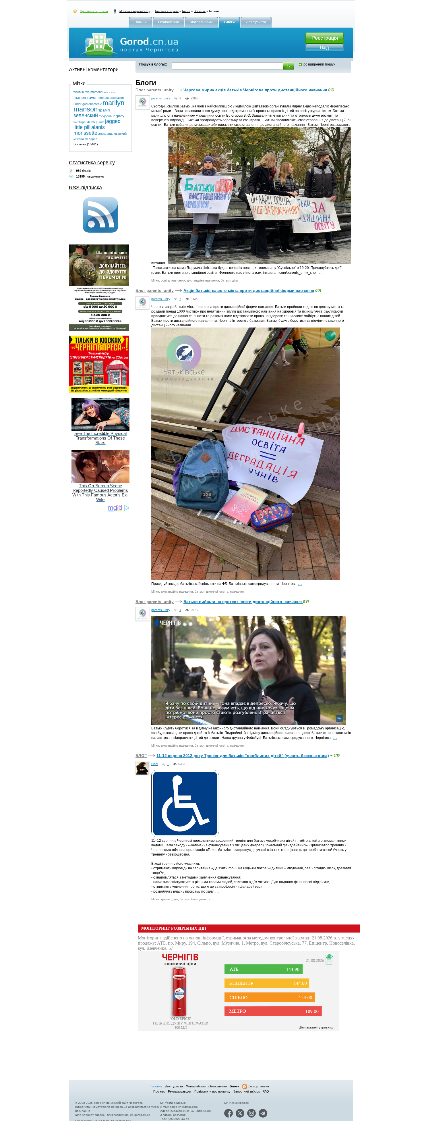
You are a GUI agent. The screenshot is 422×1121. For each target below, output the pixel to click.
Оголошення (217, 1086)
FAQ (266, 1091)
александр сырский (112, 133)
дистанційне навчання (203, 280)
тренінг (166, 899)
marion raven (85, 97)
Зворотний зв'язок (246, 1091)
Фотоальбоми (196, 1086)
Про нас (159, 1091)
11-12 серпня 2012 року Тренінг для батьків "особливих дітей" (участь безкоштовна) (242, 755)
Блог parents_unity (154, 90)
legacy (118, 115)
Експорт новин (258, 1086)
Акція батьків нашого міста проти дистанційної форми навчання (248, 290)
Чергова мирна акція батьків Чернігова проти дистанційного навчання (255, 90)
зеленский (85, 115)
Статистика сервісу (92, 162)
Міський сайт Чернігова (127, 1102)
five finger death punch (88, 122)
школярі (212, 591)
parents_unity (160, 98)
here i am (108, 92)
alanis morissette (89, 130)
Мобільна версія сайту (134, 11)
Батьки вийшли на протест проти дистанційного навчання (243, 601)
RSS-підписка (85, 187)
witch (77, 92)
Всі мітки (200, 11)
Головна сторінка (167, 11)
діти (235, 280)
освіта (165, 280)
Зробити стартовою (94, 11)
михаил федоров (85, 138)
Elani (154, 764)
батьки (226, 280)
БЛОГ (141, 755)
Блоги (186, 11)
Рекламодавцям (179, 1091)
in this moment (92, 92)
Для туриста (174, 1086)
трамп (104, 110)
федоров (105, 116)
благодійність (200, 899)
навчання (178, 280)
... (321, 272)
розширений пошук (319, 64)
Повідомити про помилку (212, 1091)
